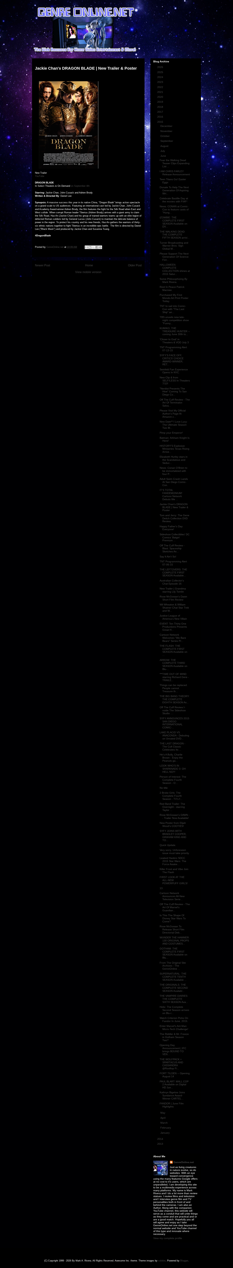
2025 (160, 72)
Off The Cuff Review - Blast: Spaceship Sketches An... (172, 548)
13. (161, 888)
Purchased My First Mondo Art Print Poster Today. (174, 298)
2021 (160, 92)
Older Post (135, 265)
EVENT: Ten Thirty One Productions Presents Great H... (173, 626)
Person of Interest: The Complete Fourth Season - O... (173, 779)
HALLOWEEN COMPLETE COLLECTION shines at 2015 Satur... (175, 269)
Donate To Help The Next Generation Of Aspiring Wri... (174, 190)
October (165, 136)
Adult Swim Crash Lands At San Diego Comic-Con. (174, 482)
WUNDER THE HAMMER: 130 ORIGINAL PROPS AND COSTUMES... (174, 940)
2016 (160, 116)
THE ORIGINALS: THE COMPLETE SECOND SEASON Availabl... (174, 987)
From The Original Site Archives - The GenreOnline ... (173, 965)
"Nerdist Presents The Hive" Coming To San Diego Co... (173, 391)
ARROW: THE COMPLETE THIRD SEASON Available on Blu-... (173, 665)
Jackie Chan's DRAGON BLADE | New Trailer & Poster (174, 507)
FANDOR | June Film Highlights (172, 1105)
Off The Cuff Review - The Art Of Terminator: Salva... (175, 402)
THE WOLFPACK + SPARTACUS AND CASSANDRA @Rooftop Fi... (171, 1064)
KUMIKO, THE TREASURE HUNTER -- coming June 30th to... (175, 331)
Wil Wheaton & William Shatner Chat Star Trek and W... (174, 607)
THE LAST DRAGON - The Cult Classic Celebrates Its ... (172, 746)
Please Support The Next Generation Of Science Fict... (174, 256)
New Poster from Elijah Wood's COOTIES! (173, 824)
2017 (160, 111)
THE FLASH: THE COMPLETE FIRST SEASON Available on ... (173, 650)
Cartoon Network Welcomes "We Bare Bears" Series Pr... (173, 637)
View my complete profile (167, 1238)
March (164, 1122)
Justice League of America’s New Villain (173, 617)
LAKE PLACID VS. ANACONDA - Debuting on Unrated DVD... (174, 735)
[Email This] (86, 247)
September (167, 140)
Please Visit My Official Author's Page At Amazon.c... (173, 413)
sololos (162, 1260)
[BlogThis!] (90, 247)
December (166, 126)
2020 (160, 96)
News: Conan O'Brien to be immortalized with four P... (173, 470)
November (166, 131)
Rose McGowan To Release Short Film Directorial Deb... (172, 929)
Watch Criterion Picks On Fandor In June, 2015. (174, 1020)
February (166, 1127)
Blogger (184, 1260)
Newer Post (42, 265)
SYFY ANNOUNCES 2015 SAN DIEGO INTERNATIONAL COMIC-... (174, 723)
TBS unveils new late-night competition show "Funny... (174, 320)
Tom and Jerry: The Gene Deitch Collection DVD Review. (174, 518)
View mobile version (88, 272)
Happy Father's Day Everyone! (171, 528)
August (164, 146)
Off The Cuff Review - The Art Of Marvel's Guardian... (175, 907)
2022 (160, 87)
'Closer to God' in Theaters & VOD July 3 (174, 341)
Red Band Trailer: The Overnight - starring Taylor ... (172, 806)
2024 (160, 77)
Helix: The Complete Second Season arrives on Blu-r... (174, 1010)
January (165, 1132)
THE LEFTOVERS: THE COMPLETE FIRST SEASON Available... (173, 572)
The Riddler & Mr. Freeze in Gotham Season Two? (174, 1037)
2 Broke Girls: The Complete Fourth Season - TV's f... (171, 795)
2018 (160, 106)
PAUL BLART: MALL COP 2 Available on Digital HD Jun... (174, 1084)
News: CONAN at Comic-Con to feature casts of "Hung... (174, 209)
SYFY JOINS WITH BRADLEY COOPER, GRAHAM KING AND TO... (173, 835)
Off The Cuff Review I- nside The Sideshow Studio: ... (173, 710)
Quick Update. (168, 845)
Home (89, 265)
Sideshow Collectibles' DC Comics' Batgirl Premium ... (174, 537)
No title (164, 787)
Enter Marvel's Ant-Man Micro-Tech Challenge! (174, 1028)
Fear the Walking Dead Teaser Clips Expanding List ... (174, 163)
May (163, 1112)
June (163, 155)
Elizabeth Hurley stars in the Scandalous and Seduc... (173, 459)
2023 (160, 82)
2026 (160, 67)
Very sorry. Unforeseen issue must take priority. (174, 852)
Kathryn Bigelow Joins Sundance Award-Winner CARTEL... (172, 1095)
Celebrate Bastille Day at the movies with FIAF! (174, 200)
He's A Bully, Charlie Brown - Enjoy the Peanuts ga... (171, 757)
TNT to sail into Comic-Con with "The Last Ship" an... (173, 309)
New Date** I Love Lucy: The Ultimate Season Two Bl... (173, 424)
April (163, 1117)
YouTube (39, 176)
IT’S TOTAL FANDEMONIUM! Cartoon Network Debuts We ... (171, 495)
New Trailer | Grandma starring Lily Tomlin (173, 590)
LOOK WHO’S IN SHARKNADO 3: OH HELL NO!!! (173, 768)
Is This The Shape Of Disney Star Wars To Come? (173, 918)
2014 (160, 1138)
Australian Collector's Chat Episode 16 (172, 582)
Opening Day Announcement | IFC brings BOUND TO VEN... (173, 1050)
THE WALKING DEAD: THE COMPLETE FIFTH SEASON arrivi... (174, 234)
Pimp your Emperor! (171, 432)
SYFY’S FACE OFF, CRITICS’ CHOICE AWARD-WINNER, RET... (171, 360)
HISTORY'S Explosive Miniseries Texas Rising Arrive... (174, 448)
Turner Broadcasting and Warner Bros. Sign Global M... (174, 245)
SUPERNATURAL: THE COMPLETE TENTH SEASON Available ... (173, 976)
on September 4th (80, 186)
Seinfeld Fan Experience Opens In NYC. (174, 371)
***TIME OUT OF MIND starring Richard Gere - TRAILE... (174, 677)
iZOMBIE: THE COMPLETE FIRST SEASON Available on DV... (173, 222)
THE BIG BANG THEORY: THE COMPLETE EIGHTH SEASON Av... (174, 699)
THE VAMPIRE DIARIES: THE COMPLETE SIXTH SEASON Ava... (174, 998)
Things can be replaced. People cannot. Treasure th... (173, 688)
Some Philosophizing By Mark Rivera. (173, 280)
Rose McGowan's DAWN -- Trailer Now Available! (175, 816)
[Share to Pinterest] (100, 247)
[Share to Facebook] (97, 247)
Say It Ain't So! (168, 556)
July (163, 150)
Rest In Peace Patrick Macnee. (172, 288)
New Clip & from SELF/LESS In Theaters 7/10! (175, 380)
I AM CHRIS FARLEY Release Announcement (175, 173)
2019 (160, 101)
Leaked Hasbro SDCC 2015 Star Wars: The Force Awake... (173, 861)
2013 (160, 1143)
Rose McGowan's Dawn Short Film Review (173, 598)
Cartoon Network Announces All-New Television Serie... (172, 896)
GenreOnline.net (183, 1162)
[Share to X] (93, 247)
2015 (160, 121)
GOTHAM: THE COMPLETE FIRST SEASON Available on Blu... (173, 953)
